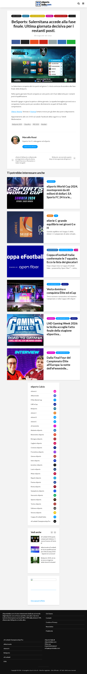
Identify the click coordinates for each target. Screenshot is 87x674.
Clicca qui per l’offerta (38, 601)
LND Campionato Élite (54, 284)
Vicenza (33, 112)
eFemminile (51, 318)
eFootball (49, 16)
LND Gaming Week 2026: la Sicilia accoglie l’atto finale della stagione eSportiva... (62, 329)
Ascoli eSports (16, 16)
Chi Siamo (49, 614)
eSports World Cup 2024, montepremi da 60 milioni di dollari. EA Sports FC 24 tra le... (62, 192)
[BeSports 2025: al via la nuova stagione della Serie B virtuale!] (35, 560)
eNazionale (8, 644)
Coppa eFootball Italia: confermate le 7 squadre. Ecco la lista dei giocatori (62, 258)
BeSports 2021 (17, 124)
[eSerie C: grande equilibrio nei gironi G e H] (25, 227)
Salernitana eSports (61, 16)
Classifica (27, 124)
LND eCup (64, 284)
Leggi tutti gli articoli (30, 146)
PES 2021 (36, 124)
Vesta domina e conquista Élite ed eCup (61, 290)
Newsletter (49, 627)
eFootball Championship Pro (13, 640)
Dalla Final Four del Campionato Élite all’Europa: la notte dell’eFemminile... (59, 363)
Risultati (43, 124)
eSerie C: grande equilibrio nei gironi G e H (61, 224)
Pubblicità (49, 631)
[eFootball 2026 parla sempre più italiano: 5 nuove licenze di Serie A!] (35, 539)
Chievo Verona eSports (37, 16)
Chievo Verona (16, 112)
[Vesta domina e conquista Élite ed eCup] (25, 296)
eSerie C (50, 215)
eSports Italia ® (33, 670)
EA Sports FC (51, 181)
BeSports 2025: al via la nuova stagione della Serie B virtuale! (48, 560)
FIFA (56, 215)
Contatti (48, 618)
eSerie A (6, 648)
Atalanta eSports (52, 250)
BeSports (25, 16)
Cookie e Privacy (51, 622)
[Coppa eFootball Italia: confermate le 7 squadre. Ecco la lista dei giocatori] (25, 261)
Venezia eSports (73, 16)
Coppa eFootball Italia (66, 250)
